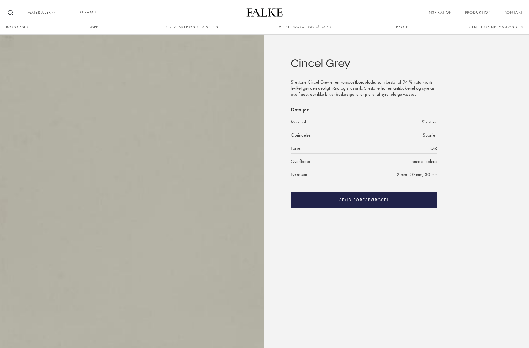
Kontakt (513, 12)
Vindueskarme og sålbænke (306, 27)
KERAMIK (88, 12)
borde (95, 27)
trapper (401, 27)
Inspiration (440, 12)
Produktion (478, 12)
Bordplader (17, 27)
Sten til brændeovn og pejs (495, 27)
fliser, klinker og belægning (190, 27)
